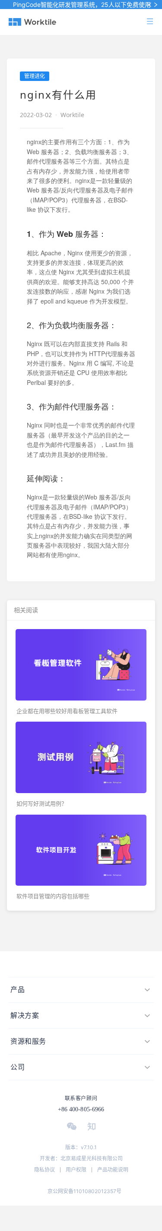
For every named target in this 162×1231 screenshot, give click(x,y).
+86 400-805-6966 (81, 1109)
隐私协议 (44, 1169)
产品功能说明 (112, 1169)
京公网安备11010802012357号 (84, 1191)
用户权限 (76, 1169)
